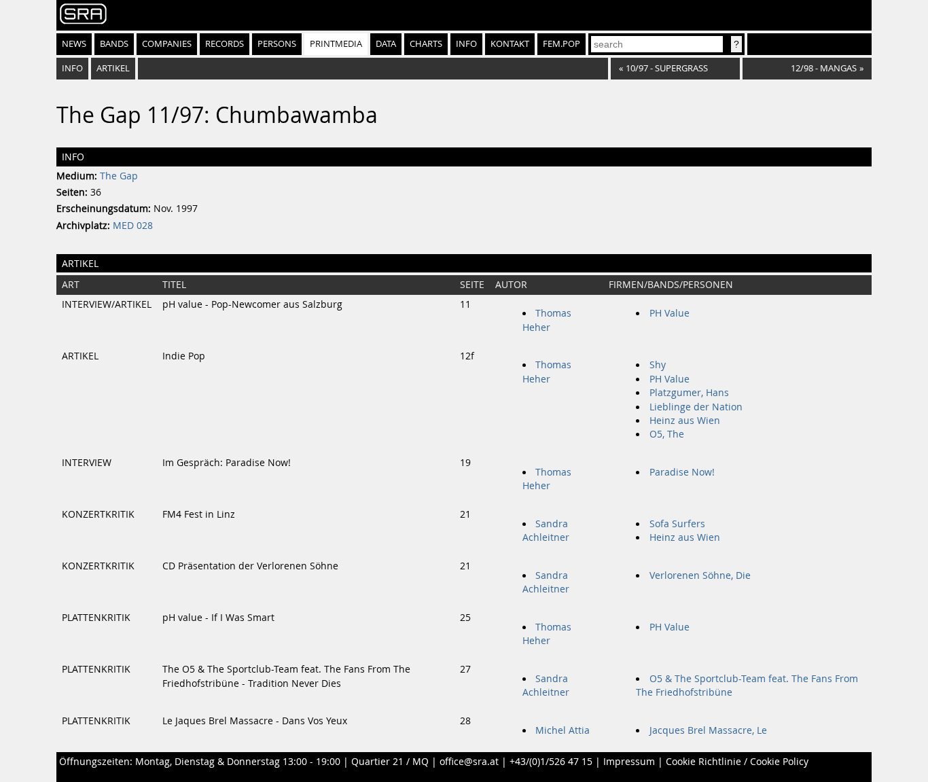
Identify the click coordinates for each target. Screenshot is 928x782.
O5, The (666, 434)
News (74, 44)
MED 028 (133, 225)
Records (224, 44)
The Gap (119, 176)
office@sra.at (469, 762)
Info (466, 44)
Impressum (629, 762)
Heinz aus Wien (684, 420)
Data (386, 44)
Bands (114, 44)
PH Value (669, 313)
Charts (426, 44)
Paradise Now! (682, 472)
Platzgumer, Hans (689, 393)
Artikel (113, 68)
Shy (657, 365)
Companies (167, 44)
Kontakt (509, 44)
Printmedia (336, 44)
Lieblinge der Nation (696, 407)
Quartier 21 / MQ (390, 762)
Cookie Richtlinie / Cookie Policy (737, 762)
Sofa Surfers (677, 524)
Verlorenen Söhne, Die (700, 575)
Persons (276, 44)
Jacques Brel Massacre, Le (708, 730)
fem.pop (561, 44)
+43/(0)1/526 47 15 (551, 762)
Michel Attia (562, 730)
